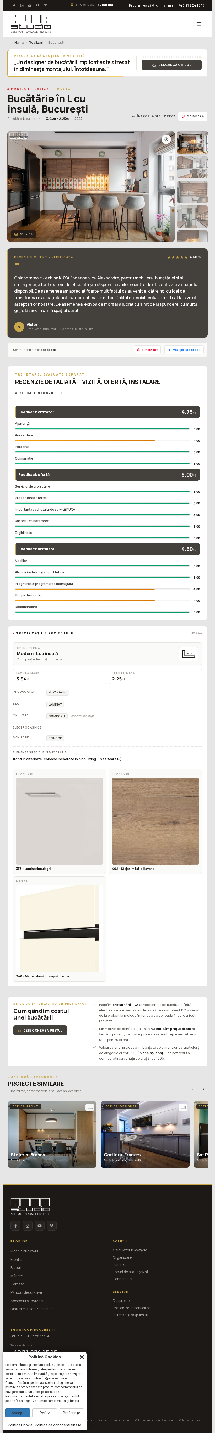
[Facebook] (13, 5)
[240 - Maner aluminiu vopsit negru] (59, 928)
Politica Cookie (20, 1425)
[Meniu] (199, 23)
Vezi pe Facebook (186, 350)
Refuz (45, 1413)
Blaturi (15, 1267)
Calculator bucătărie (130, 1250)
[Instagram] (21, 5)
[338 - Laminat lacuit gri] (59, 821)
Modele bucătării (24, 1251)
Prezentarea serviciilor (131, 1308)
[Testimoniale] (45, 5)
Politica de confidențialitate (154, 1420)
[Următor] (165, 187)
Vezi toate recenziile (36, 393)
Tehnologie (122, 1279)
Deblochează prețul (42, 1030)
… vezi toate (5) (109, 759)
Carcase (17, 1284)
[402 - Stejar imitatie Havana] (155, 821)
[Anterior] (17, 187)
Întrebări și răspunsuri (130, 1315)
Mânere (16, 1276)
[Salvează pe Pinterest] (166, 139)
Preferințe (71, 1413)
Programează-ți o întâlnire (151, 5)
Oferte (102, 1420)
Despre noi (121, 1300)
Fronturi (17, 1259)
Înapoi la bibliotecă (156, 116)
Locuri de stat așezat (130, 1271)
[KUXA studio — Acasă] (30, 24)
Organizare (122, 1257)
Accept (18, 1413)
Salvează (195, 116)
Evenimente (120, 1420)
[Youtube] (29, 5)
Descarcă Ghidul (174, 65)
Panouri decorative (26, 1292)
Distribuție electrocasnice (31, 1309)
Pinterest (150, 350)
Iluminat (119, 1264)
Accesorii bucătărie (26, 1300)
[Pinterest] (37, 5)
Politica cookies (189, 1420)
